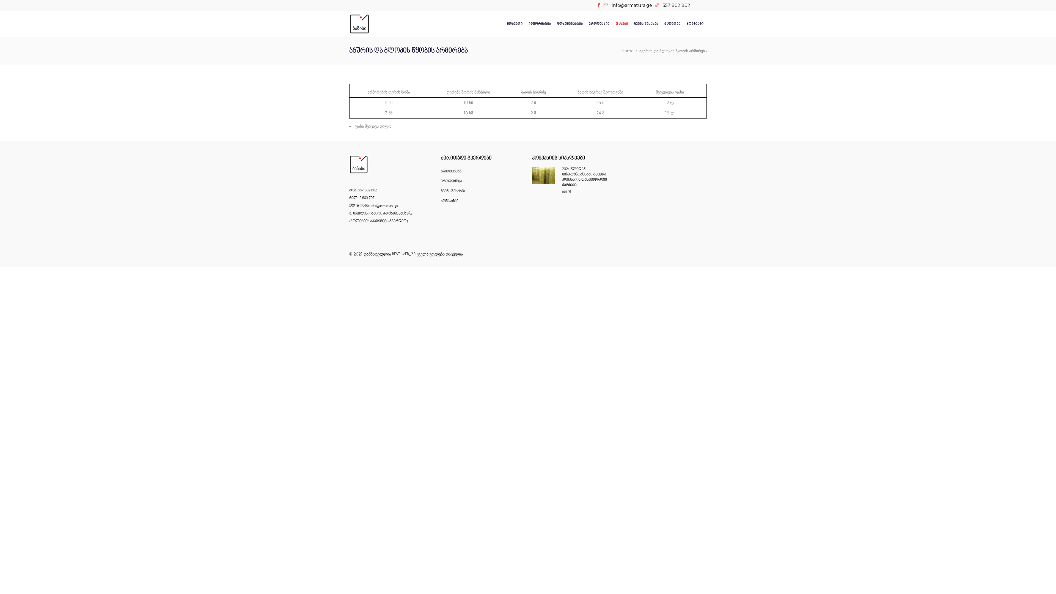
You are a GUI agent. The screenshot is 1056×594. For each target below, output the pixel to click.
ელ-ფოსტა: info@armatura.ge (373, 206)
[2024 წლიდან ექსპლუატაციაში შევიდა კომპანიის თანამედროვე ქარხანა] (543, 175)
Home (627, 50)
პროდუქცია (451, 181)
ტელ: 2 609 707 (362, 198)
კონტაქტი (449, 201)
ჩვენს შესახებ (453, 191)
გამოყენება (451, 172)
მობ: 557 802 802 (363, 191)
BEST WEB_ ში (404, 254)
